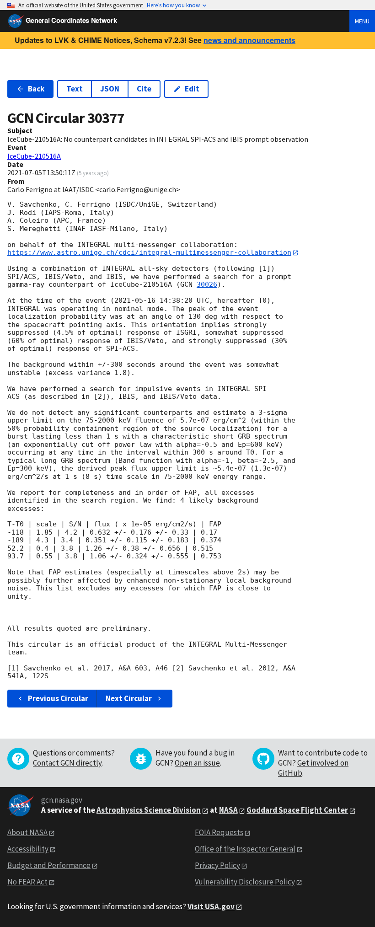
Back (36, 89)
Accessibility (27, 849)
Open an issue (197, 763)
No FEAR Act (27, 882)
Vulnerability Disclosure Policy (245, 882)
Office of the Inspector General (245, 849)
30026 (207, 284)
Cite (144, 89)
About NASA (27, 832)
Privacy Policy (217, 865)
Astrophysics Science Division (148, 810)
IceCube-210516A (34, 156)
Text (74, 89)
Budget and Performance (49, 865)
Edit (192, 89)
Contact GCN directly (67, 763)
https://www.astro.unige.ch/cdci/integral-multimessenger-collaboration (149, 252)
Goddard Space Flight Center (297, 810)
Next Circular (129, 698)
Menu (362, 21)
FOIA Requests (219, 832)
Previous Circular (58, 698)
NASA (228, 810)
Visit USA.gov (211, 906)
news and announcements (249, 40)
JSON (109, 89)
